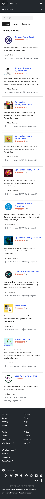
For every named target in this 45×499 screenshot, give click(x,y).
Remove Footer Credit (25, 37)
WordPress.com (9, 450)
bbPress (6, 457)
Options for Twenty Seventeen (23, 103)
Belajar (4, 432)
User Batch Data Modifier (26, 376)
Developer (6, 439)
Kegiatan (27, 436)
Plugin (26, 422)
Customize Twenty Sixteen (27, 271)
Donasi (27, 439)
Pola (25, 425)
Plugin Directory (7, 9)
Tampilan (27, 414)
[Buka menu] (41, 3)
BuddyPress (8, 461)
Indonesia (11, 470)
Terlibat (26, 432)
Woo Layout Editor (23, 339)
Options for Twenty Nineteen (28, 238)
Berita (4, 418)
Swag (27, 443)
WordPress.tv (8, 443)
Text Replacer (21, 305)
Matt (5, 454)
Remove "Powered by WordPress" (23, 69)
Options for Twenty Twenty (27, 170)
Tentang (5, 414)
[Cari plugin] (30, 18)
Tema (26, 418)
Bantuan (5, 436)
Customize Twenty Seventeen (23, 205)
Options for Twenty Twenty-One (23, 137)
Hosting (5, 422)
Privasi (4, 425)
